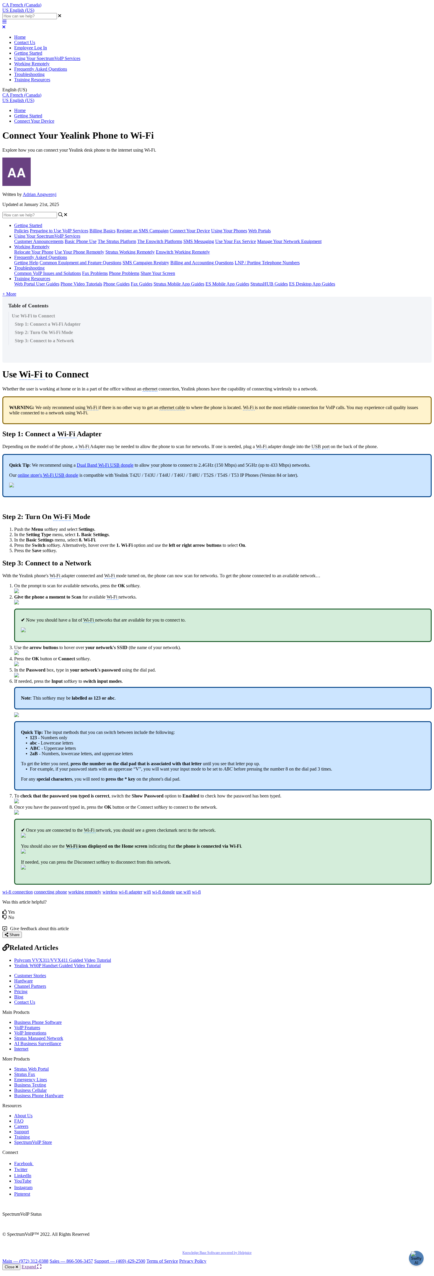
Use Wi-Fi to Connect (33, 315)
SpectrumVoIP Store (33, 1142)
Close (10, 1267)
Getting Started (28, 53)
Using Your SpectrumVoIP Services (47, 58)
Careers (21, 1126)
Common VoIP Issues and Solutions (47, 273)
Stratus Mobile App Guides (179, 283)
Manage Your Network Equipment (289, 241)
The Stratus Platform (117, 241)
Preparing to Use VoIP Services (59, 230)
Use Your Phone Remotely (79, 251)
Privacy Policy (192, 1261)
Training (22, 1136)
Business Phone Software (38, 1022)
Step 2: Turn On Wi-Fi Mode (44, 332)
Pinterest (22, 1193)
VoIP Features (27, 1027)
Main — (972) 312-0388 (25, 1261)
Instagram (23, 1187)
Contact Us (24, 42)
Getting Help (26, 262)
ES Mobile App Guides (227, 283)
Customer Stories (30, 975)
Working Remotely (32, 63)
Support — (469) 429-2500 (119, 1261)
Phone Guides (116, 283)
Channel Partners (30, 986)
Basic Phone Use (81, 241)
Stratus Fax (24, 1074)
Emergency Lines (30, 1079)
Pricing (20, 991)
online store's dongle (48, 475)
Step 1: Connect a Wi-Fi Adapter (48, 324)
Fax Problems (95, 273)
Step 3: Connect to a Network (44, 340)
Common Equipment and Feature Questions (80, 262)
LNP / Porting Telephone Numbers (267, 262)
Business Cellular (30, 1090)
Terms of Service (162, 1261)
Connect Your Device (34, 121)
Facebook (24, 1163)
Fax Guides (141, 283)
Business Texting (30, 1084)
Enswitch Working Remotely (183, 251)
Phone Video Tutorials (81, 283)
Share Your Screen (158, 273)
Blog (18, 996)
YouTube (22, 1180)
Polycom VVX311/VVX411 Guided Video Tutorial (62, 960)
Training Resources (32, 79)
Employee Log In (30, 47)
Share (13, 935)
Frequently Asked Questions (40, 69)
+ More (9, 293)
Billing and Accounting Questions (202, 262)
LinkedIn (22, 1175)
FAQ (19, 1120)
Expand (29, 1266)
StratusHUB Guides (269, 283)
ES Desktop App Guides (312, 283)
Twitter (20, 1169)
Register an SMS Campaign (143, 230)
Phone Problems (124, 273)
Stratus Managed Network (38, 1038)
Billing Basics (102, 230)
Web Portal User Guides (36, 283)
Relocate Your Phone (33, 251)
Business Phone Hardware (38, 1095)
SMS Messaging (198, 241)
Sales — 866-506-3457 (71, 1261)
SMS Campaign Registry (146, 262)
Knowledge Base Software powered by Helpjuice (217, 1253)
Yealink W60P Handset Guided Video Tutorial (57, 965)
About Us (23, 1115)
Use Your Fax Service (235, 241)
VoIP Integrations (30, 1032)
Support (21, 1131)
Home (20, 37)
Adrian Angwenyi (39, 194)
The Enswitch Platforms (159, 241)
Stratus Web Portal (31, 1068)
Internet (21, 1048)
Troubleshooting (29, 74)
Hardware (23, 980)
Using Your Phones (229, 230)
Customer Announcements (38, 241)
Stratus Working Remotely (130, 251)
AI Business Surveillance (37, 1043)
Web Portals (259, 230)
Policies (21, 230)
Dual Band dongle (105, 465)
